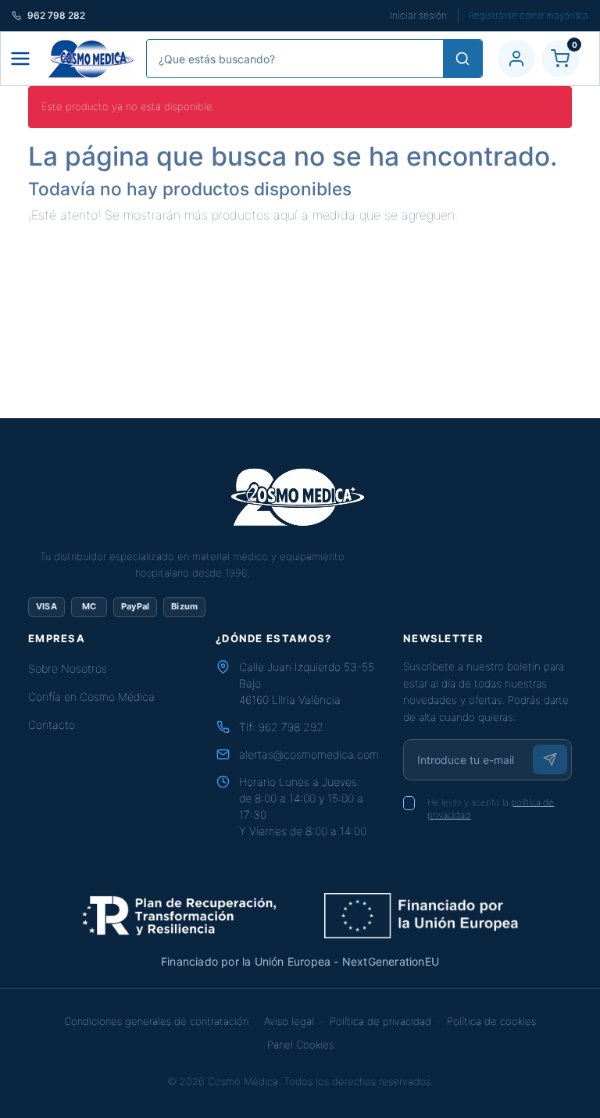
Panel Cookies (300, 1044)
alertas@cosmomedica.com (309, 754)
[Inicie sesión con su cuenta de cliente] (516, 58)
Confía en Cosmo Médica (91, 696)
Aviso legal (289, 1021)
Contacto (51, 724)
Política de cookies (491, 1021)
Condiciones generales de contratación (156, 1021)
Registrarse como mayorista (528, 15)
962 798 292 (291, 727)
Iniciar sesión (418, 15)
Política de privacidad (380, 1021)
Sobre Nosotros (67, 668)
